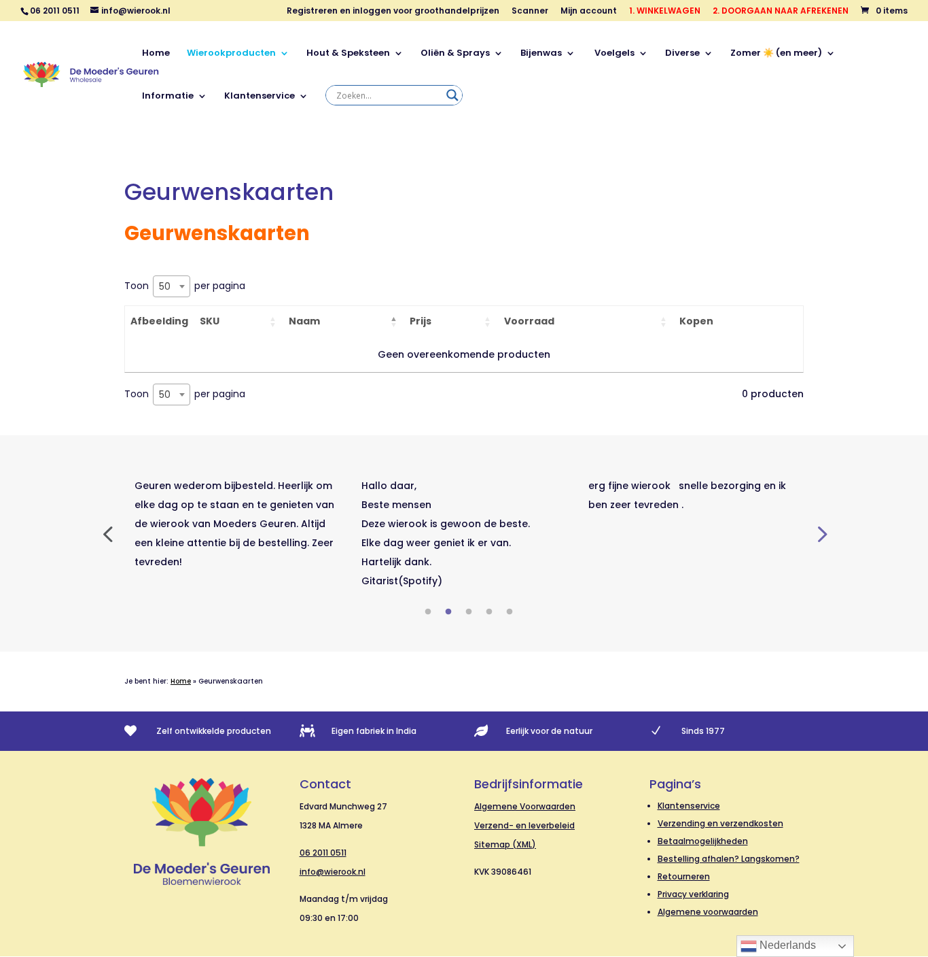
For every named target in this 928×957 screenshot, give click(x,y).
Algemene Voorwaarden (524, 806)
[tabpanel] (238, 523)
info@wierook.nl (332, 871)
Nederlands (786, 945)
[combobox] (171, 286)
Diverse (682, 53)
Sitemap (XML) (505, 844)
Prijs (420, 321)
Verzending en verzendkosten (720, 823)
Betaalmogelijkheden (703, 841)
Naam (304, 321)
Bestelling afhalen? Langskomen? (729, 858)
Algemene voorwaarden (708, 912)
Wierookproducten (231, 53)
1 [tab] (428, 612)
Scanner (530, 11)
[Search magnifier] (452, 95)
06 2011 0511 (323, 852)
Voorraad (529, 321)
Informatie (168, 96)
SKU (209, 321)
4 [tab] (489, 612)
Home (156, 53)
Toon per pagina (184, 286)
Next (821, 533)
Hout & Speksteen (348, 53)
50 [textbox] (165, 286)
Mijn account (588, 11)
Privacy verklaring (693, 894)
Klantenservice (259, 96)
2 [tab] (448, 612)
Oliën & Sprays (455, 53)
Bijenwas (541, 53)
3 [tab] (469, 612)
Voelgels (613, 53)
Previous (107, 533)
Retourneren (684, 876)
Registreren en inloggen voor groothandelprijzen (393, 11)
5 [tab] (509, 612)
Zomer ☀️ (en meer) (776, 53)
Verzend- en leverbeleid (524, 825)
